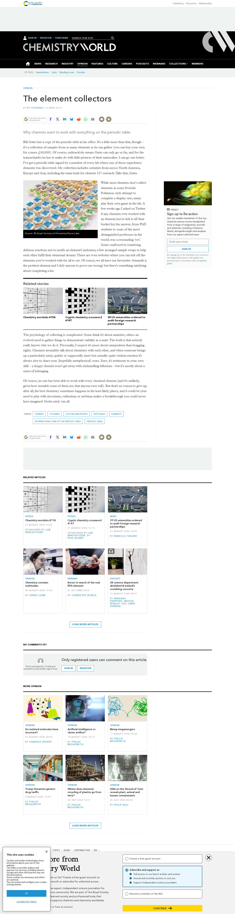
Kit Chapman (35, 108)
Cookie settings (27, 902)
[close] (147, 111)
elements (116, 414)
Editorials (99, 414)
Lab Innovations (38, 531)
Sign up (186, 249)
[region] (27, 879)
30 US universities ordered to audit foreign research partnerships (126, 320)
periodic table (95, 421)
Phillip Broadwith (75, 743)
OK (26, 893)
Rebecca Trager (125, 536)
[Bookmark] (109, 119)
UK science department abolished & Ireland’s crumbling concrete (124, 586)
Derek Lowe (37, 595)
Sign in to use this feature (132, 111)
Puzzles (81, 72)
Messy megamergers (122, 729)
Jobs (54, 72)
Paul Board (76, 538)
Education (191, 3)
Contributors (82, 850)
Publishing (178, 3)
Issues (67, 850)
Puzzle (29, 516)
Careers (39, 414)
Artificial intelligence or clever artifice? (82, 731)
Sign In (32, 38)
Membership (205, 3)
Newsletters (42, 72)
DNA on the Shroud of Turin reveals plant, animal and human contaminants (126, 792)
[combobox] (92, 38)
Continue (160, 908)
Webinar (72, 578)
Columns (55, 414)
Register (46, 38)
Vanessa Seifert (40, 741)
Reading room (67, 72)
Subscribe (61, 38)
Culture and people (77, 414)
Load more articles (85, 624)
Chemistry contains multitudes (36, 584)
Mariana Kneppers (118, 599)
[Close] (46, 851)
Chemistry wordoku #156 (39, 317)
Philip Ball (121, 805)
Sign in (68, 668)
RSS (95, 850)
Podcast (115, 578)
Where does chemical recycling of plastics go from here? (84, 792)
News (113, 516)
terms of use (176, 258)
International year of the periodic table (58, 421)
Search (112, 38)
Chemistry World (84, 595)
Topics (56, 850)
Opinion (27, 88)
